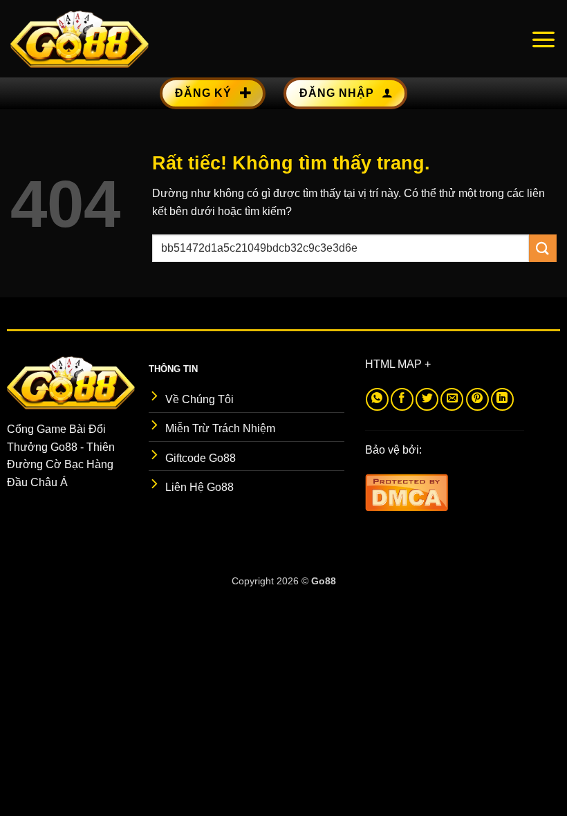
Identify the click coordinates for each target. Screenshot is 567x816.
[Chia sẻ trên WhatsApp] (377, 399)
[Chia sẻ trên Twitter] (427, 399)
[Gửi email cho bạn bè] (451, 399)
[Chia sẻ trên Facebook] (402, 399)
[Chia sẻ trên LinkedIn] (502, 399)
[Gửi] (543, 247)
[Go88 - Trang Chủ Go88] (79, 38)
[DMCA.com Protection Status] (406, 491)
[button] (543, 39)
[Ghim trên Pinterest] (477, 399)
